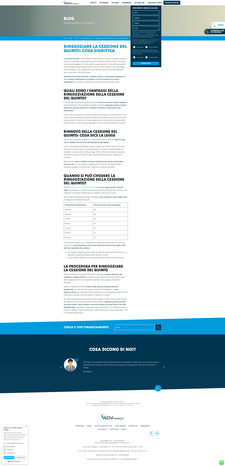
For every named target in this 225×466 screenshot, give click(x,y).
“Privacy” (110, 405)
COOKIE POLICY (114, 429)
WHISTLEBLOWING (120, 426)
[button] (15, 461)
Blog (76, 38)
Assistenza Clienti (155, 3)
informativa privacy (142, 33)
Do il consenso (140, 47)
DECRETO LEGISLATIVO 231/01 (103, 426)
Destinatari (104, 3)
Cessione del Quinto (87, 38)
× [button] (26, 426)
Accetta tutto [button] (9, 457)
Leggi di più (16, 439)
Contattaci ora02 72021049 (217, 31)
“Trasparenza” (116, 405)
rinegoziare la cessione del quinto (83, 187)
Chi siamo (115, 3)
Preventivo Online (172, 3)
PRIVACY (89, 426)
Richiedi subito (146, 63)
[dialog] (15, 444)
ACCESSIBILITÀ (102, 429)
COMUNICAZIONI (145, 426)
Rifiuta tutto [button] (21, 457)
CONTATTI (124, 429)
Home (70, 38)
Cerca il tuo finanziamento (86, 327)
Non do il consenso (153, 47)
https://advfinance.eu (129, 405)
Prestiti (93, 3)
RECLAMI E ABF (140, 3)
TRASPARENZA (126, 3)
